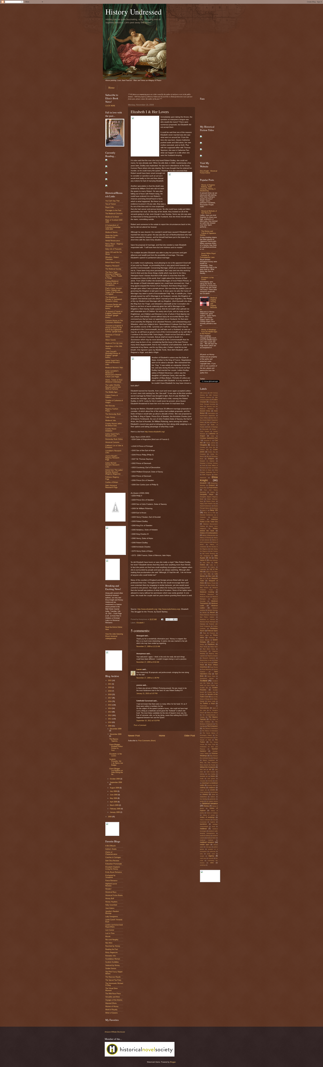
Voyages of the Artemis (113, 1000)
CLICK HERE (110, 106)
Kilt (210, 558)
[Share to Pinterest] (176, 619)
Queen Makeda (205, 640)
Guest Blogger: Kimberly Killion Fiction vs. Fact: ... (116, 747)
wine (212, 862)
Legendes (203, 569)
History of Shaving (205, 537)
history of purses (209, 815)
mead (213, 826)
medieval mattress (206, 840)
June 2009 (114, 795)
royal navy (203, 858)
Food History (213, 487)
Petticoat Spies (212, 630)
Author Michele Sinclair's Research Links (112, 465)
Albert (201, 406)
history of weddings (207, 817)
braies (213, 776)
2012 (110, 715)
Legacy (213, 567)
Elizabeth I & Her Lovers (115, 755)
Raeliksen (211, 644)
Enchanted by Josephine (110, 876)
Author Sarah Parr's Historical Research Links (112, 362)
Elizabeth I (140, 623)
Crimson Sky (204, 449)
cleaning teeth (211, 785)
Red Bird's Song (209, 649)
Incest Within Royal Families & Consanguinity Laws (208, 255)
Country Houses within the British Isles (113, 424)
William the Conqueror (207, 767)
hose (214, 819)
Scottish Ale (204, 687)
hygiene (212, 822)
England (212, 485)
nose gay (208, 847)
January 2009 (115, 812)
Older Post (189, 735)
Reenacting (203, 651)
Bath (208, 422)
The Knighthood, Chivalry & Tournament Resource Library (113, 299)
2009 (110, 726)
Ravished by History (112, 946)
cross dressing (204, 792)
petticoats (212, 851)
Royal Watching (206, 669)
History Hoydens (111, 902)
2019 (110, 691)
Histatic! (108, 889)
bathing (202, 774)
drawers (205, 794)
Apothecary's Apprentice (207, 415)
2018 (110, 694)
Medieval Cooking (207, 592)
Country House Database (110, 430)
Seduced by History (112, 965)
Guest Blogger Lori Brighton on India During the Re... (116, 771)
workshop (203, 865)
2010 (110, 722)
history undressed (205, 819)
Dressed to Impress (207, 461)
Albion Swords (110, 340)
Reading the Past (111, 949)
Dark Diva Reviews (112, 861)
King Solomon (213, 560)
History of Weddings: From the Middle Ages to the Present (208, 332)
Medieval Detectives (207, 594)
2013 (110, 712)
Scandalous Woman (112, 959)
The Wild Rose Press (113, 993)
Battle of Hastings (212, 427)
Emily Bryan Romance (113, 872)
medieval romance (207, 842)
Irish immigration (205, 555)
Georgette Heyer (206, 494)
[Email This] (166, 619)
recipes (202, 856)
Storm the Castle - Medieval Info (112, 236)
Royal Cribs (109, 207)
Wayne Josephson (209, 760)
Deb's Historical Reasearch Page (111, 486)
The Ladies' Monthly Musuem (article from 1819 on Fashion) (113, 387)
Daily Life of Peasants (113, 249)
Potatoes (212, 633)
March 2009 (114, 805)
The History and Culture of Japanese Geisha (208, 233)
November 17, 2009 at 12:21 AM (148, 646)
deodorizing (214, 792)
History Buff (109, 898)
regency (211, 856)
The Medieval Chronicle (114, 213)
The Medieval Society (113, 269)
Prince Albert (204, 635)
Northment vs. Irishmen (207, 619)
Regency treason (213, 655)
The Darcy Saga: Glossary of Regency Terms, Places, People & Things (113, 275)
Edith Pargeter (206, 474)
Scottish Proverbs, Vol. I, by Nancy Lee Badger (116, 762)
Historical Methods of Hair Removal (209, 212)
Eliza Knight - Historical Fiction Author (208, 172)
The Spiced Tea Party (113, 980)
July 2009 (113, 791)
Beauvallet (205, 429)
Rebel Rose (214, 646)
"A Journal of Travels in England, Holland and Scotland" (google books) (113, 314)
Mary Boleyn (211, 585)
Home (111, 87)
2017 (110, 698)
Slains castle (211, 701)
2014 (110, 708)
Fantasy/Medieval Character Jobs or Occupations (111, 283)
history (206, 806)
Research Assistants (209, 658)
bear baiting (211, 774)
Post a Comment (140, 725)
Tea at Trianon (110, 204)
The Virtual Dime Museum (111, 989)
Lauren (139, 669)
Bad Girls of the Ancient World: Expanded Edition (209, 420)
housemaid (203, 822)
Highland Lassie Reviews (111, 885)
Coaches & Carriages (113, 857)
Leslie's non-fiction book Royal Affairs (114, 926)
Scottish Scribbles (112, 962)
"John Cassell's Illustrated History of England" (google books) (112, 354)
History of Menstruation (209, 535)
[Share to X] (171, 619)
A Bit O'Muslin (110, 846)
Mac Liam (211, 576)
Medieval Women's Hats (114, 368)
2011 (110, 719)
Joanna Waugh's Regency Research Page (112, 458)
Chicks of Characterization (111, 853)
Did (208, 456)
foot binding (203, 799)
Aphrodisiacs (212, 413)
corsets (212, 790)
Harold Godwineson (205, 506)
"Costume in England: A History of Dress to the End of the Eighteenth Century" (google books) (114, 329)
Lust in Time (109, 933)
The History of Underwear (210, 730)
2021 (110, 684)
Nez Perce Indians (207, 617)
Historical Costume (112, 442)
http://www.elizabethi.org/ (155, 432)
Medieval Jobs (110, 420)
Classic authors (210, 442)
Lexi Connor (109, 930)
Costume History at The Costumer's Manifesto (114, 321)
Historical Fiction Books (114, 895)
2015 (110, 705)
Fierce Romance (111, 881)
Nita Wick (108, 943)
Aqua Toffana (204, 418)
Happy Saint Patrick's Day (208, 503)
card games (211, 778)
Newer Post (134, 735)
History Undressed (133, 12)
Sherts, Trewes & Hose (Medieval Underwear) (113, 381)
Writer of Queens (111, 1013)
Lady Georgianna (111, 916)
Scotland (203, 681)
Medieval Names (111, 232)
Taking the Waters (212, 712)
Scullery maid (211, 692)
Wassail (215, 758)
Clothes (213, 445)
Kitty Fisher (206, 562)
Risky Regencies (111, 952)
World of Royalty (111, 1010)
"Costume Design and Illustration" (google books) (113, 306)
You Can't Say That (112, 201)
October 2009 (115, 779)
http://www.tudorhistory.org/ (169, 609)
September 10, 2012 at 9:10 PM (148, 721)
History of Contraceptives (209, 533)
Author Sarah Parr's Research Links (112, 435)
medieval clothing (205, 835)
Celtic (212, 436)
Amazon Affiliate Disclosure (115, 1032)
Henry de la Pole (209, 512)
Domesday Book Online (114, 439)
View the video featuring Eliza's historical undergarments (114, 636)
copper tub (203, 790)
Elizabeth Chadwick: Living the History (112, 868)
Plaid (204, 633)
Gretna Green (210, 501)
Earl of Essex (207, 470)
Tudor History (110, 417)
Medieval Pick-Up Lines (114, 343)
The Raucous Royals (113, 977)
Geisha (212, 492)
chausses (203, 781)
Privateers (212, 637)
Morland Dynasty (213, 610)
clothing (202, 787)
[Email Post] (162, 619)
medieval (203, 829)
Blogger (173, 1062)
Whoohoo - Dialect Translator (112, 258)
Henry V (204, 510)
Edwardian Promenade (113, 864)
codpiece (212, 787)
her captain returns (212, 801)
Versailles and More (112, 997)
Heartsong (215, 508)
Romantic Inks (110, 956)
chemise (210, 781)
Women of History (111, 1006)
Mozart (107, 936)
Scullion (202, 694)
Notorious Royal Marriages (208, 621)
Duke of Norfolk (213, 467)
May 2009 (114, 798)
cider (216, 781)
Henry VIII (214, 510)
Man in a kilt (204, 578)
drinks (213, 794)
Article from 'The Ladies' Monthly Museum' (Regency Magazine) (114, 472)
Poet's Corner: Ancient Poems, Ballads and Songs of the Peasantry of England (114, 291)
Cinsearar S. (207, 440)
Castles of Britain (111, 482)
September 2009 (116, 782)
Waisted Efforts (111, 1003)
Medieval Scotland (112, 217)
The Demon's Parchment (210, 728)
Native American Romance (208, 614)
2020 (110, 687)
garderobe (213, 799)
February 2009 (115, 809)
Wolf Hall (203, 769)
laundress (203, 824)
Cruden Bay (211, 452)
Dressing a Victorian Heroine (209, 463)
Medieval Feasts (205, 596)
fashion (213, 796)
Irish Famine (214, 551)
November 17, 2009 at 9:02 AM (147, 662)
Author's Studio (110, 849)
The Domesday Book (113, 414)
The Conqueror (212, 726)
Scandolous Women (207, 678)
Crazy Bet (212, 447)
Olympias (202, 624)
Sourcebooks (204, 708)
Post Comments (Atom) (147, 741)
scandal (211, 858)
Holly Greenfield (111, 905)
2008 (110, 817)
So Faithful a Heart (207, 703)
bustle (202, 778)
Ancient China (205, 411)
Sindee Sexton (110, 968)
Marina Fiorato (211, 583)
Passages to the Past (113, 210)
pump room (211, 853)
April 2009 (114, 802)
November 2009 (115, 734)
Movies (205, 612)
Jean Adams (109, 908)
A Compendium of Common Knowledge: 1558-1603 (113, 227)
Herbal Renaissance (112, 241)
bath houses (211, 771)
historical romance (210, 803)
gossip (202, 801)
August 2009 (115, 788)
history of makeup (212, 813)
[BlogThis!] (169, 619)
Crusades (203, 454)
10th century (203, 393)
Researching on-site (206, 660)
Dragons (211, 458)
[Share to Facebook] (174, 619)
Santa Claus (211, 676)
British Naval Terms (112, 262)
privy (201, 853)
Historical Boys (110, 892)
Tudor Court (211, 744)
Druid (203, 465)
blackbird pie (204, 776)
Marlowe (202, 585)
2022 (110, 680)
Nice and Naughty (111, 940)
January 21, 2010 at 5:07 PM (146, 693)
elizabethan (203, 796)
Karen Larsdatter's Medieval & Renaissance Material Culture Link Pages (113, 374)
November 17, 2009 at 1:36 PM (147, 678)
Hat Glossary (110, 406)
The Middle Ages (111, 392)
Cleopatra (203, 445)
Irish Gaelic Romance (208, 553)
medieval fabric (211, 838)
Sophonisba (203, 705)
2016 (110, 701)
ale (210, 769)
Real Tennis (203, 646)
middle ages (204, 844)
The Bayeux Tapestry (113, 740)
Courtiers (202, 447)
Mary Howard (204, 587)
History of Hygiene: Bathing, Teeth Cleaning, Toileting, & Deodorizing (208, 188)
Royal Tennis (214, 667)
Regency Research (112, 266)
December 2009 (115, 729)
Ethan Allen (203, 487)
